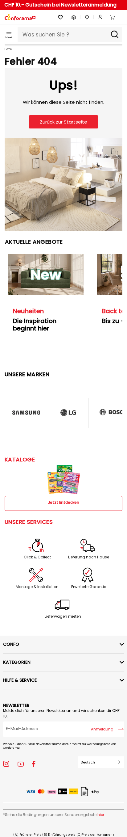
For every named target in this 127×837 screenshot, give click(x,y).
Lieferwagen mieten (63, 616)
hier (100, 814)
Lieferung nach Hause (88, 557)
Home (8, 49)
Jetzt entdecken (63, 502)
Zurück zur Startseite (63, 122)
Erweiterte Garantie (88, 587)
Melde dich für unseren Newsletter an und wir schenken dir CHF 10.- (61, 713)
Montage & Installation (37, 587)
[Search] (114, 34)
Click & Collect (37, 557)
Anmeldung (102, 729)
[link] (98, 17)
